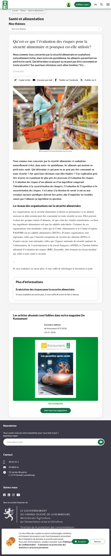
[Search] (101, 4)
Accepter (82, 541)
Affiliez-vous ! (82, 4)
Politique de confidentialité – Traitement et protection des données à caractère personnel (45, 545)
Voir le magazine (55, 403)
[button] (101, 442)
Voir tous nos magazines (55, 410)
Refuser (97, 541)
